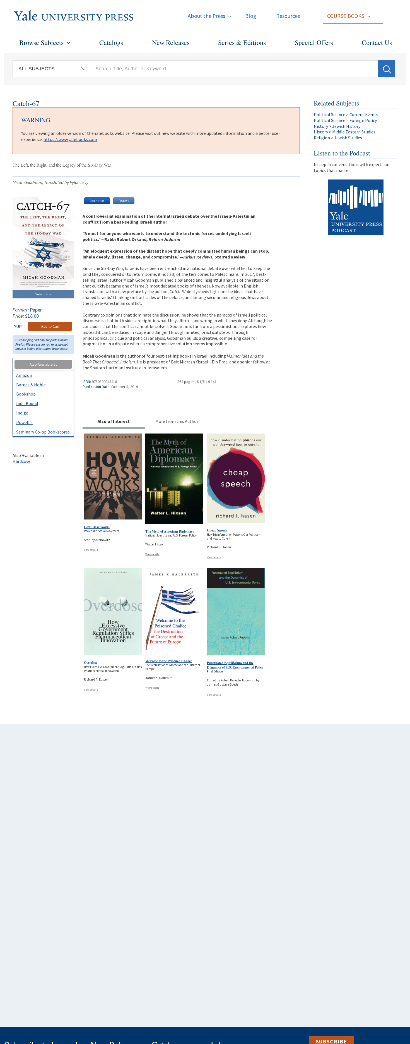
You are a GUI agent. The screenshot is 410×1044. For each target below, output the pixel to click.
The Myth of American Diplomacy (169, 531)
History (321, 126)
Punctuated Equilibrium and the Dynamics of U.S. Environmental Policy (235, 665)
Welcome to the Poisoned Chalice (168, 661)
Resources (288, 15)
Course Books (345, 15)
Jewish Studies (348, 137)
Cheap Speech (217, 530)
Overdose (90, 662)
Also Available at (43, 364)
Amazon (24, 375)
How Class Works (97, 527)
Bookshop (26, 394)
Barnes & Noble (31, 384)
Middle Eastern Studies (353, 132)
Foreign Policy (363, 120)
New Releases (170, 42)
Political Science (329, 114)
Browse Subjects (41, 42)
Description (97, 201)
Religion (322, 137)
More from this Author (176, 421)
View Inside (43, 294)
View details (91, 550)
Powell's (24, 422)
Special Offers (314, 42)
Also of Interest (114, 421)
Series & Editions (242, 42)
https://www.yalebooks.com (70, 139)
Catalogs (111, 42)
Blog (250, 15)
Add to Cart (50, 326)
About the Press (206, 15)
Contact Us (377, 42)
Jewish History (346, 126)
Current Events (363, 114)
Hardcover (22, 461)
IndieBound (27, 403)
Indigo (22, 413)
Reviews (124, 201)
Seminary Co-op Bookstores (43, 432)
